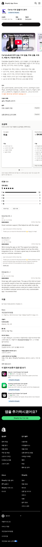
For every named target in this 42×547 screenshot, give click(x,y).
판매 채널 (5, 441)
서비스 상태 (25, 506)
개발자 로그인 (6, 521)
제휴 (23, 499)
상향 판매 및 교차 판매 (9, 114)
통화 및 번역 (26, 467)
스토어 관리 (5, 463)
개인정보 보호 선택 (8, 541)
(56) (20, 19)
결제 (3, 101)
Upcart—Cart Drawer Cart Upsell (18, 372)
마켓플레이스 (26, 445)
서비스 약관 (5, 526)
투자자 (24, 488)
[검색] (36, 3)
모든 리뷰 (15, 208)
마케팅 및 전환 (6, 460)
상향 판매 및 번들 (27, 452)
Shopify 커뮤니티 (7, 488)
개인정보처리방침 (7, 312)
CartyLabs (28, 19)
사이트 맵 (5, 536)
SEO (23, 460)
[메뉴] (39, 3)
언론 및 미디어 (26, 491)
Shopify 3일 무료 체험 (21, 418)
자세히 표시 (6, 265)
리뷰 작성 (6, 208)
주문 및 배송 (6, 452)
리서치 (4, 491)
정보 (23, 480)
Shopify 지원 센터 (7, 480)
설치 (21, 24)
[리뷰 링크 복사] (11, 216)
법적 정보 (25, 502)
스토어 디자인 (6, 456)
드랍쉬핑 (24, 441)
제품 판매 (5, 449)
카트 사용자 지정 (7, 108)
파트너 (24, 495)
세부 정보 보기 (6, 364)
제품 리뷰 (25, 449)
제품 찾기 (5, 445)
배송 (23, 463)
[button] (21, 376)
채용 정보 (25, 484)
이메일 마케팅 (26, 456)
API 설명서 (5, 484)
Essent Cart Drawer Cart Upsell (17, 393)
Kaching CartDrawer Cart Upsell (17, 383)
